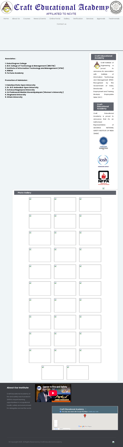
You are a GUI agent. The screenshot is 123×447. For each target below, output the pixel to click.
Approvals (101, 18)
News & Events (40, 18)
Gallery (67, 18)
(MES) (100, 97)
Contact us (61, 24)
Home (6, 18)
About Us (16, 18)
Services (89, 18)
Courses (26, 18)
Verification (78, 18)
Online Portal (54, 18)
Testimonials (114, 18)
